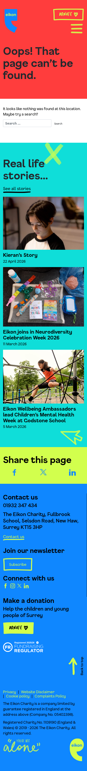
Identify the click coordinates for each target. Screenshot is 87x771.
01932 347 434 (20, 505)
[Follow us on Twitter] (19, 585)
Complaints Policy (50, 696)
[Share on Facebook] (15, 472)
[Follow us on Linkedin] (26, 585)
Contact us (13, 536)
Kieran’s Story (20, 255)
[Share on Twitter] (43, 471)
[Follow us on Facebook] (5, 585)
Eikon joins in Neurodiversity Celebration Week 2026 (37, 334)
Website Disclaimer (38, 692)
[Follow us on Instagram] (12, 585)
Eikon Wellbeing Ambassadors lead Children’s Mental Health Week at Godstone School (39, 414)
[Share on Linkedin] (72, 472)
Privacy (9, 692)
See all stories (17, 188)
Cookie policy (18, 696)
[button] (77, 28)
